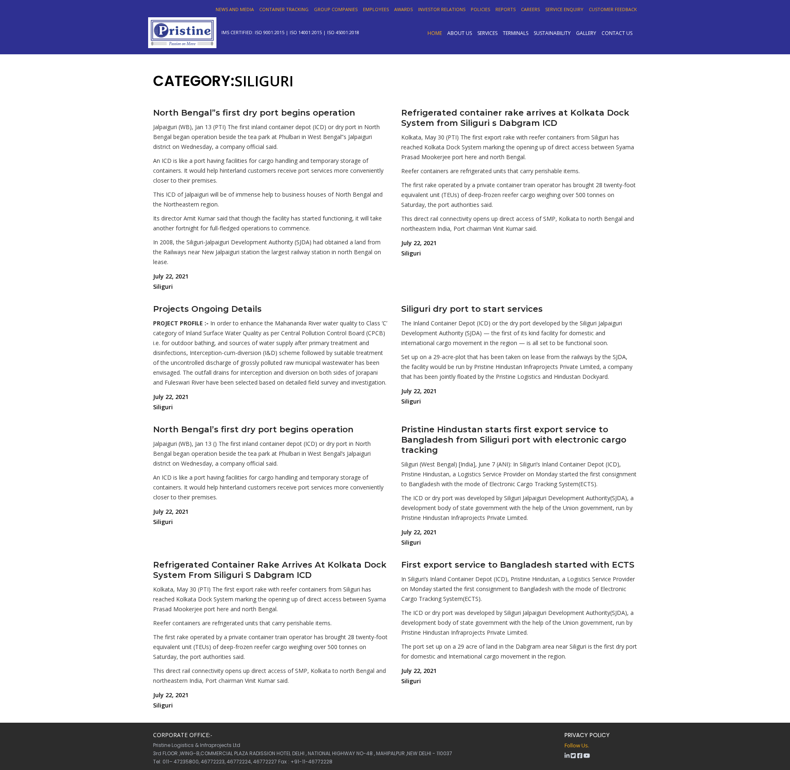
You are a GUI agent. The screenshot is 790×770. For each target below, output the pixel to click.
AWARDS (403, 9)
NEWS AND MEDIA (235, 9)
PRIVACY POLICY (587, 735)
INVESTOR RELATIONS (441, 9)
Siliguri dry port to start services (472, 309)
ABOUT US (459, 33)
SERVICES (487, 33)
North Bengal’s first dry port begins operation (253, 429)
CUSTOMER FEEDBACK (613, 9)
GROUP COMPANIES (336, 9)
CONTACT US (617, 33)
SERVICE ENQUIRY (564, 9)
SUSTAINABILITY (552, 33)
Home (435, 33)
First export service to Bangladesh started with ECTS (517, 565)
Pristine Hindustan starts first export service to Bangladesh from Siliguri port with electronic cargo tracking (513, 439)
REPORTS (505, 9)
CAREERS (530, 9)
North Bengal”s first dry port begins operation (254, 113)
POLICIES (480, 9)
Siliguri (163, 286)
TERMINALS (515, 33)
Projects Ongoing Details (207, 309)
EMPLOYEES (376, 9)
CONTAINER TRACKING (284, 9)
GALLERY (586, 33)
